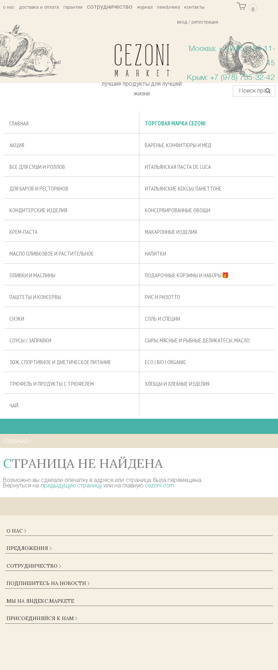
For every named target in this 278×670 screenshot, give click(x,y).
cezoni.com (159, 485)
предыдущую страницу (71, 485)
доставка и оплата (39, 7)
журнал (145, 7)
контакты (194, 7)
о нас (8, 7)
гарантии (73, 7)
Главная (15, 441)
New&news (168, 7)
